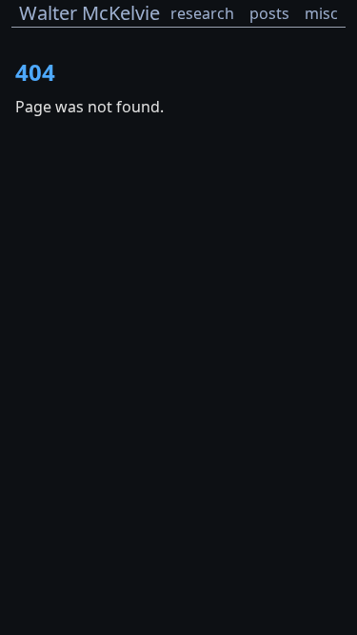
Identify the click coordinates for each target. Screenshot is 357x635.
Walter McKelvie (89, 13)
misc (321, 13)
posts (269, 13)
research (202, 13)
